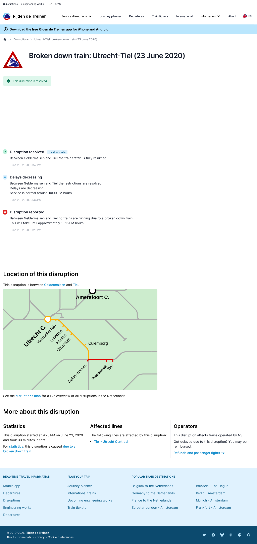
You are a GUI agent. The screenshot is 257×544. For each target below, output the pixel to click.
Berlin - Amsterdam (210, 493)
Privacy (40, 537)
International (184, 16)
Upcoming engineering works (89, 500)
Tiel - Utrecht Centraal (111, 442)
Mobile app (11, 486)
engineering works (32, 3)
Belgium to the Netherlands (152, 486)
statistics (16, 446)
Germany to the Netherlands (153, 493)
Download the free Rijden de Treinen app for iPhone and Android (59, 29)
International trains (81, 493)
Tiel (75, 285)
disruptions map (28, 396)
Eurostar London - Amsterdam (155, 508)
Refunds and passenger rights (197, 453)
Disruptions (21, 39)
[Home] (5, 39)
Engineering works (17, 508)
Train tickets (160, 16)
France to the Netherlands (151, 500)
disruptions (10, 3)
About (232, 16)
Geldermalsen (54, 285)
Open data (24, 537)
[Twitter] (204, 535)
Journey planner (110, 16)
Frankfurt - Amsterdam (213, 508)
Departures (136, 16)
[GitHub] (249, 535)
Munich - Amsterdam (212, 500)
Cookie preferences (60, 537)
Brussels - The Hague (212, 486)
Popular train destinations (153, 476)
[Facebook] (213, 535)
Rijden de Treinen (37, 532)
